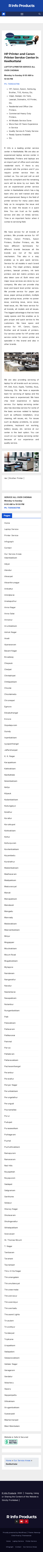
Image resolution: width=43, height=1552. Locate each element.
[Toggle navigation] (22, 14)
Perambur (9, 1072)
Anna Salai (9, 613)
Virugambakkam (11, 1407)
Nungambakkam (11, 1010)
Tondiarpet (9, 1333)
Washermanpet (11, 1420)
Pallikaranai (9, 1035)
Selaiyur (8, 1203)
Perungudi (9, 1103)
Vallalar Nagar (11, 1364)
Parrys (7, 1048)
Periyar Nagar (10, 1085)
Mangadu (8, 911)
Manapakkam (10, 899)
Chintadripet (9, 675)
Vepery (7, 1389)
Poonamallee (10, 1110)
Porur (7, 1116)
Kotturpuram (10, 843)
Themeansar (26, 1535)
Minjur (7, 936)
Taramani (8, 1258)
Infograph (9, 541)
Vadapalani (9, 1351)
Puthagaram (10, 1134)
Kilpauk (7, 793)
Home (7, 523)
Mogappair (9, 942)
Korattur (8, 818)
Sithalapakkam (11, 1227)
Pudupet (8, 1122)
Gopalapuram (10, 725)
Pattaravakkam (11, 1060)
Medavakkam (10, 924)
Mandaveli (9, 905)
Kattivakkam (10, 768)
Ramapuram (10, 1153)
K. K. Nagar (9, 756)
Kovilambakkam (11, 849)
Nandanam (9, 973)
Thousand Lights (12, 1314)
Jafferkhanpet (11, 750)
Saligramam (9, 1190)
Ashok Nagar (10, 632)
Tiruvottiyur (9, 1327)
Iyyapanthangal (11, 744)
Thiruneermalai (11, 1289)
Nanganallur (10, 979)
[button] (39, 14)
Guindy (7, 731)
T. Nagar (8, 1246)
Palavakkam (10, 1023)
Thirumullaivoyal (12, 1283)
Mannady (8, 917)
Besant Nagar (10, 651)
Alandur (8, 570)
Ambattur (8, 589)
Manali (7, 893)
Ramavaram (9, 1159)
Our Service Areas (13, 554)
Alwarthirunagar (11, 582)
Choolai (7, 688)
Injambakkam (10, 737)
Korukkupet (9, 824)
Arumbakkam (10, 626)
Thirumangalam (11, 1277)
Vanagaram (9, 1370)
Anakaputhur (10, 601)
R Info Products (22, 6)
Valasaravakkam (11, 1358)
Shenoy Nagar (11, 1209)
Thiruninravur (10, 1296)
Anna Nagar (10, 607)
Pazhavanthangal (12, 1066)
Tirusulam (9, 1320)
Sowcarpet (9, 1234)
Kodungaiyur (10, 806)
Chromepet (9, 700)
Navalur (8, 986)
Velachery (9, 1382)
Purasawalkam (11, 1128)
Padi (6, 1017)
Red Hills (8, 1165)
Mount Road (10, 955)
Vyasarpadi (9, 1414)
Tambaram (9, 1252)
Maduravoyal (10, 886)
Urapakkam (9, 1345)
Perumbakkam (11, 1091)
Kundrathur (9, 861)
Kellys (7, 787)
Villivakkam (9, 1401)
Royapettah (9, 1172)
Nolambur (9, 1004)
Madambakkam (11, 868)
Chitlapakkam (10, 682)
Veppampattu (10, 1395)
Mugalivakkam (11, 961)
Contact (7, 548)
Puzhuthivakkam (12, 1147)
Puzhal (7, 1141)
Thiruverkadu (10, 1308)
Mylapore (8, 967)
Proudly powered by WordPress (15, 1532)
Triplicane (8, 1339)
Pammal (8, 1041)
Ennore (7, 719)
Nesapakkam (10, 998)
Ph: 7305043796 (11, 84)
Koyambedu (9, 855)
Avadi (6, 638)
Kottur (7, 837)
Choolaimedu (10, 694)
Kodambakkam (11, 799)
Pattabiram (9, 1054)
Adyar (7, 564)
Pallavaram (9, 1029)
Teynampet (9, 1265)
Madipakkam (10, 880)
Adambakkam (10, 558)
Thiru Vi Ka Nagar (12, 1271)
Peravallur (9, 1079)
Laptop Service (11, 529)
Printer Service (11, 535)
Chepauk (8, 663)
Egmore (7, 706)
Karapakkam (10, 762)
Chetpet (7, 669)
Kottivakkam (10, 830)
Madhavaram (10, 874)
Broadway (9, 657)
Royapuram (9, 1178)
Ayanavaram (10, 644)
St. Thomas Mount (13, 1240)
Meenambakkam (12, 930)
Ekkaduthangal (11, 713)
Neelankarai (9, 992)
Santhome (9, 1196)
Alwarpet (8, 576)
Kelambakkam (10, 781)
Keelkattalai (9, 775)
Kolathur (8, 812)
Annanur (8, 620)
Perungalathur (11, 1097)
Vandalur (8, 1376)
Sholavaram (10, 1215)
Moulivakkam (10, 948)
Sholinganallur (11, 1221)
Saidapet (8, 1184)
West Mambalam (12, 1426)
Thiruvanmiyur (11, 1302)
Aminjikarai (9, 595)
